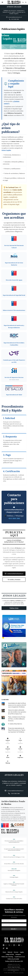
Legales (22, 952)
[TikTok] (3, 948)
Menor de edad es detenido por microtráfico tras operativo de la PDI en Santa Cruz (17, 712)
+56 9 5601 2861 (14, 518)
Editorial (10, 952)
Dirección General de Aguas (14, 280)
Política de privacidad (13, 959)
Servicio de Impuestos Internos (14, 377)
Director (16, 952)
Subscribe (13, 929)
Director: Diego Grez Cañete (14, 967)
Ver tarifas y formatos (14, 579)
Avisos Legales (6, 150)
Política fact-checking (7, 956)
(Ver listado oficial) (14, 379)
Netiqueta (18, 954)
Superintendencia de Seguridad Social (14, 295)
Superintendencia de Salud (14, 394)
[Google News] (7, 948)
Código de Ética (10, 954)
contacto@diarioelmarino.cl (15, 573)
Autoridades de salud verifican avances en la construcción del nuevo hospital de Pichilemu (17, 705)
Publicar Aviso (14, 608)
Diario (4, 952)
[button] (2, 2)
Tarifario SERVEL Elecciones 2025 (14, 961)
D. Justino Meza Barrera (15, 724)
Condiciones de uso (20, 956)
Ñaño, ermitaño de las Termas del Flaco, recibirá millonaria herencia (16, 718)
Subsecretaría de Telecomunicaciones (14, 310)
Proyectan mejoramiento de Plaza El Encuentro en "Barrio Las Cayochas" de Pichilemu (16, 730)
